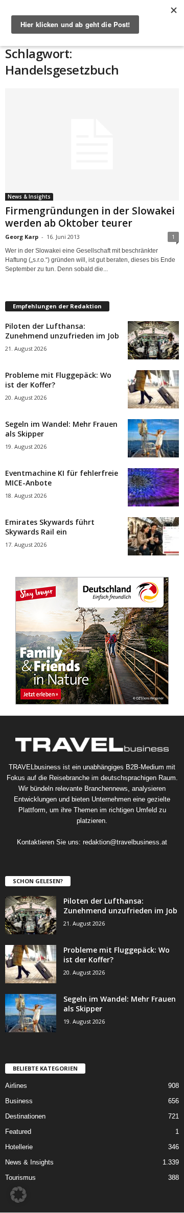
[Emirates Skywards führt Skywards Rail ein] (153, 536)
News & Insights (29, 196)
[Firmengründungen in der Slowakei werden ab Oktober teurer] (92, 144)
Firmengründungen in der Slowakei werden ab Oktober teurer (90, 217)
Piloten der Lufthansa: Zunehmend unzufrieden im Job (62, 331)
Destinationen (25, 1116)
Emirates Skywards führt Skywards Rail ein (50, 527)
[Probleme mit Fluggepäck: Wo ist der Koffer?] (153, 389)
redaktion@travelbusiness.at (125, 842)
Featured (18, 1131)
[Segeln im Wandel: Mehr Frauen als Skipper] (153, 438)
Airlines (16, 1085)
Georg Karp (21, 236)
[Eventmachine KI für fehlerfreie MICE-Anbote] (153, 487)
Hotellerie (19, 1147)
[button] (18, 1194)
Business (19, 1101)
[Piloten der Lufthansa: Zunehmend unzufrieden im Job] (153, 340)
